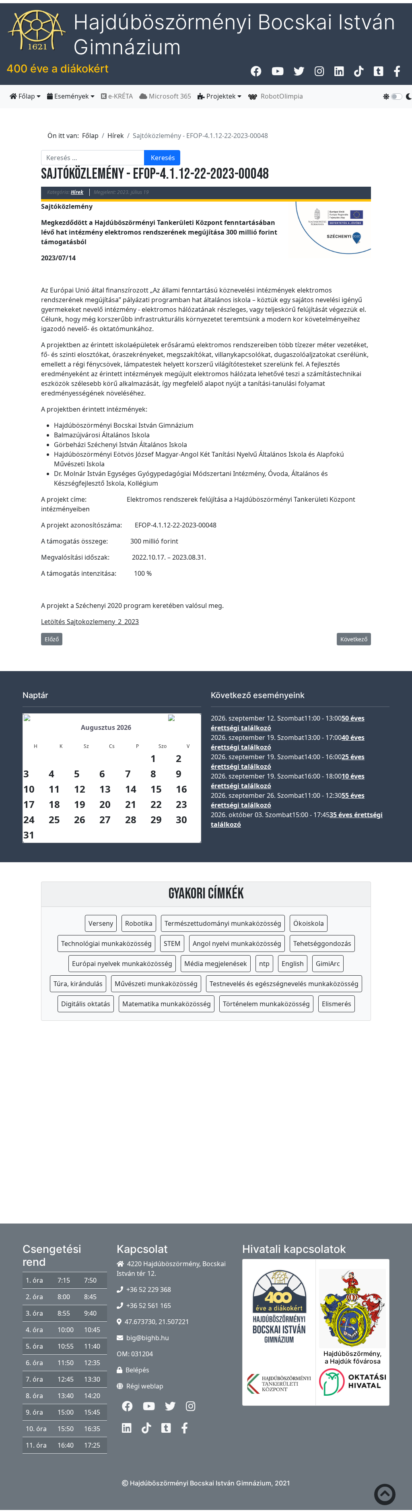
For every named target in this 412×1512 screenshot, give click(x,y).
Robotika (138, 923)
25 (54, 819)
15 (156, 788)
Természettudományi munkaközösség (223, 923)
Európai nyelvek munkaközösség (122, 963)
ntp (264, 963)
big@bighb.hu (147, 1337)
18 (54, 804)
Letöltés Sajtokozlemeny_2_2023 (90, 621)
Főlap (27, 96)
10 (29, 788)
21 (130, 804)
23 (181, 804)
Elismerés (336, 1003)
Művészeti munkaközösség (156, 983)
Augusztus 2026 (106, 727)
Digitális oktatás (85, 1003)
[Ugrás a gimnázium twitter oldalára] (299, 73)
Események (72, 96)
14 (130, 788)
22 (156, 804)
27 (105, 819)
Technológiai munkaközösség (106, 943)
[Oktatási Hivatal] (352, 1386)
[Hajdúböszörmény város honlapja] (352, 1303)
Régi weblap (144, 1386)
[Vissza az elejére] (384, 1496)
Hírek (77, 192)
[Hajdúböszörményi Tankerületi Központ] (279, 1388)
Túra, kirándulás (78, 983)
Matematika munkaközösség (166, 1003)
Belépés (137, 1370)
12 (79, 788)
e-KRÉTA (120, 96)
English (293, 963)
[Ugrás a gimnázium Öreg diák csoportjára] (397, 73)
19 (79, 804)
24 (29, 819)
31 (29, 834)
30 (181, 819)
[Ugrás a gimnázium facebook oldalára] (256, 73)
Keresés (163, 157)
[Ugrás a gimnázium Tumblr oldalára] (379, 73)
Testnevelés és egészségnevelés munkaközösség (284, 983)
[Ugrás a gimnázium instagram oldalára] (319, 73)
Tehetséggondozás (322, 943)
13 (105, 788)
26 (79, 819)
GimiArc (328, 963)
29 (156, 819)
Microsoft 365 (169, 96)
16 (181, 788)
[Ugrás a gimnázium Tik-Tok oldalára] (359, 73)
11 (54, 788)
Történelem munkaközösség (266, 1003)
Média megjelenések (215, 963)
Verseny (101, 923)
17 (29, 804)
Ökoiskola (308, 923)
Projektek (221, 96)
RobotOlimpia (280, 96)
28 (130, 819)
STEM (172, 943)
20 (105, 804)
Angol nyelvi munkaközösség (237, 943)
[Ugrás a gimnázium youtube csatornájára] (277, 73)
